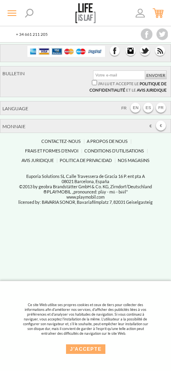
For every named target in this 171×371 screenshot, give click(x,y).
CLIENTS (140, 14)
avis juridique (152, 90)
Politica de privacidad (86, 160)
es (148, 107)
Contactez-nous (61, 141)
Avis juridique (37, 160)
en (135, 107)
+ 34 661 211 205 (32, 34)
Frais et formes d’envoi (51, 150)
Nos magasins (134, 160)
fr (160, 107)
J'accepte (85, 349)
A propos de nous (107, 141)
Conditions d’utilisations (114, 150)
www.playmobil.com (85, 196)
